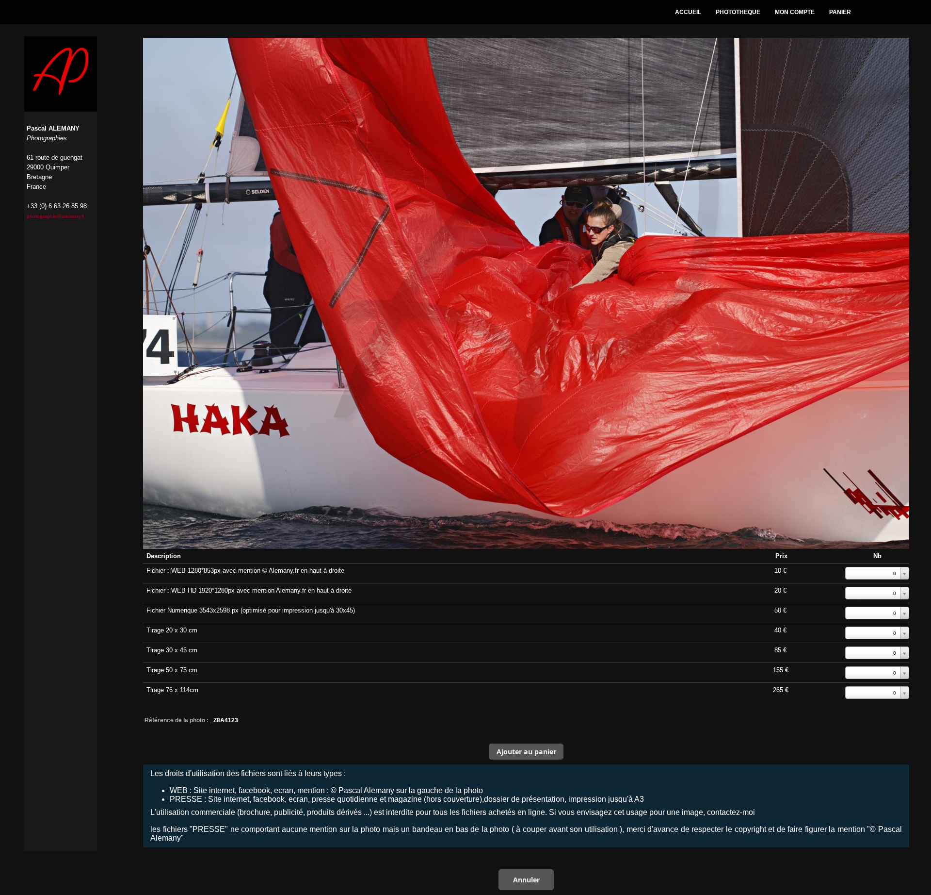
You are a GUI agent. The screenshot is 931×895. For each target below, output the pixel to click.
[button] (526, 751)
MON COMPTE (795, 12)
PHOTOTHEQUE (738, 12)
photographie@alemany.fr (55, 216)
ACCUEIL (688, 12)
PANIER (840, 12)
